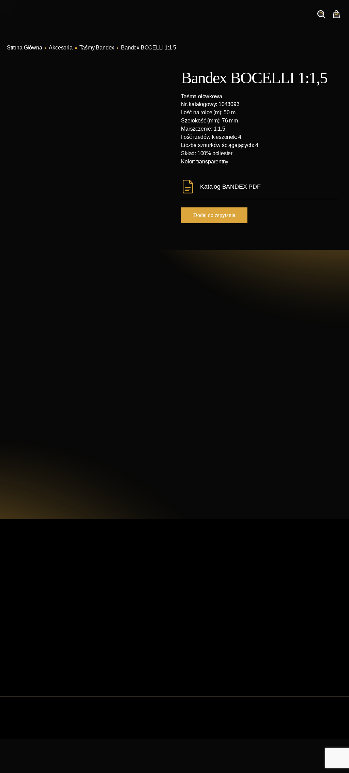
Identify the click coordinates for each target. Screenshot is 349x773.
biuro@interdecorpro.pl (68, 371)
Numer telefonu (280, 392)
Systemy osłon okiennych (123, 587)
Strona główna (110, 576)
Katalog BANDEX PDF (230, 186)
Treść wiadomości (212, 424)
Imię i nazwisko (209, 359)
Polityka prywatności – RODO (128, 663)
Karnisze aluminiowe (203, 576)
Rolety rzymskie (197, 598)
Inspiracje (186, 21)
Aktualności (215, 21)
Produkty (159, 21)
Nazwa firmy (277, 359)
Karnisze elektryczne (203, 587)
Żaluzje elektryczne (201, 630)
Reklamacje (107, 652)
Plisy (184, 663)
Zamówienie (290, 21)
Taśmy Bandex (97, 47)
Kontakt (262, 21)
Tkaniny (188, 674)
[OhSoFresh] (323, 724)
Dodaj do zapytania (214, 215)
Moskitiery (190, 652)
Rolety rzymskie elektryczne (211, 609)
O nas (240, 21)
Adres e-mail (206, 392)
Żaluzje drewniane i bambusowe (217, 620)
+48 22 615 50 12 (59, 359)
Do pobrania (107, 641)
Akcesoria (60, 47)
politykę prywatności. (254, 470)
